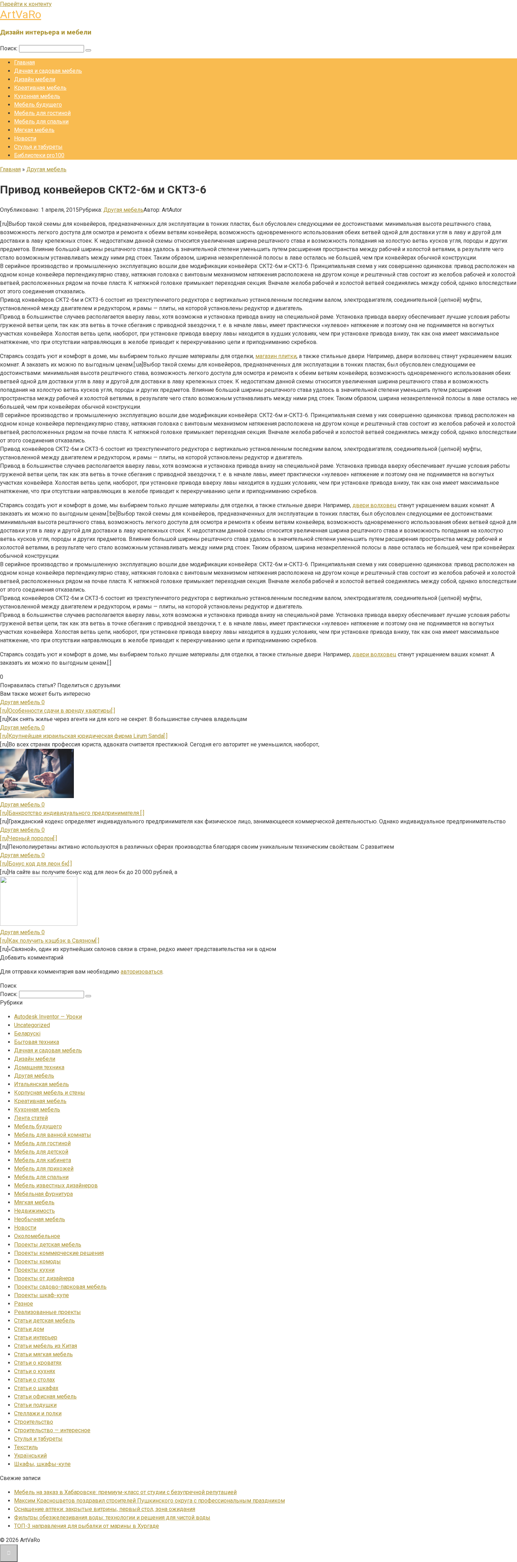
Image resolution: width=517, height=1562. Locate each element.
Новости (25, 138)
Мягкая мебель (34, 130)
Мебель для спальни (41, 121)
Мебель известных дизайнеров (56, 1185)
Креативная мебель (40, 87)
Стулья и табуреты (38, 147)
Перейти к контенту (26, 4)
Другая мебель (123, 209)
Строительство (33, 1421)
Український (30, 1455)
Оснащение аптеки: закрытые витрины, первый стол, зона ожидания (104, 1509)
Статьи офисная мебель (45, 1396)
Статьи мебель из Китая (45, 1346)
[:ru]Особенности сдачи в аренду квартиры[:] (57, 710)
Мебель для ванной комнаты (52, 1134)
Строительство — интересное (52, 1430)
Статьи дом (29, 1329)
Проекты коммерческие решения (59, 1253)
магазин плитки (275, 356)
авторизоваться (141, 971)
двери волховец (374, 505)
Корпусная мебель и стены (49, 1092)
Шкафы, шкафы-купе (42, 1464)
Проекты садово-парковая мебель (60, 1286)
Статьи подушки (35, 1405)
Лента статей (31, 1118)
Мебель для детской (41, 1151)
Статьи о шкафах (36, 1388)
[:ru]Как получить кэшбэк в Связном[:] (49, 940)
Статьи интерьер (35, 1337)
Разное (23, 1303)
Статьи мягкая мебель (43, 1354)
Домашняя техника (39, 1067)
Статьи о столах (34, 1379)
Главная (24, 62)
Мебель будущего (38, 104)
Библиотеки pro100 (39, 155)
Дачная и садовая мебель (48, 71)
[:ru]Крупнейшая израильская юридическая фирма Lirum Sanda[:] (83, 736)
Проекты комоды (37, 1261)
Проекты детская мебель (47, 1244)
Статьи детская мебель (44, 1320)
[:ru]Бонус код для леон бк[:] (36, 863)
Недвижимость (34, 1210)
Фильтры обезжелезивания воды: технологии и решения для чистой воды (112, 1517)
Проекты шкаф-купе (41, 1295)
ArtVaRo (20, 14)
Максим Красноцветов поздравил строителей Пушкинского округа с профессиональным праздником (149, 1500)
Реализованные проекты (47, 1312)
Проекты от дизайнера (44, 1278)
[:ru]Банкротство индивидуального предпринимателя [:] (72, 813)
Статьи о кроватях (38, 1362)
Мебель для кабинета (42, 1160)
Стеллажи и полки (38, 1413)
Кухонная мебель (37, 96)
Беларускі (27, 1033)
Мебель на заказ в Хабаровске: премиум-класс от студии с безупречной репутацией (125, 1492)
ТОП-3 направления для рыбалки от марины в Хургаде (86, 1526)
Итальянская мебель (41, 1084)
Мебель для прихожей (44, 1168)
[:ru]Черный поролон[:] (28, 838)
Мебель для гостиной (42, 113)
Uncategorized (32, 1025)
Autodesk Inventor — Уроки (48, 1016)
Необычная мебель (39, 1219)
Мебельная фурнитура (43, 1194)
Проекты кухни (34, 1270)
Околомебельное (37, 1236)
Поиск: (9, 48)
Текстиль (26, 1447)
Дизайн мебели (34, 79)
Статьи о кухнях (34, 1371)
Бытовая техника (36, 1042)
